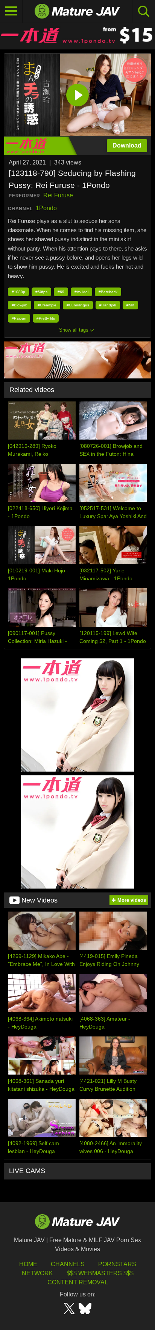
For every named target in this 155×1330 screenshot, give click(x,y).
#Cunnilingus (78, 305)
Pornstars (117, 1264)
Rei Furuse (58, 195)
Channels (68, 1264)
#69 (61, 292)
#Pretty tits (45, 318)
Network (37, 1273)
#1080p (18, 292)
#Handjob (107, 305)
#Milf (130, 305)
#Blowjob (19, 305)
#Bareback (108, 292)
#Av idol (81, 292)
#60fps (41, 292)
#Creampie (47, 305)
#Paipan (19, 318)
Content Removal (77, 1282)
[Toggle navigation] (11, 11)
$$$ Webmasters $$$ (100, 1273)
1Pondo (46, 208)
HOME (28, 1264)
